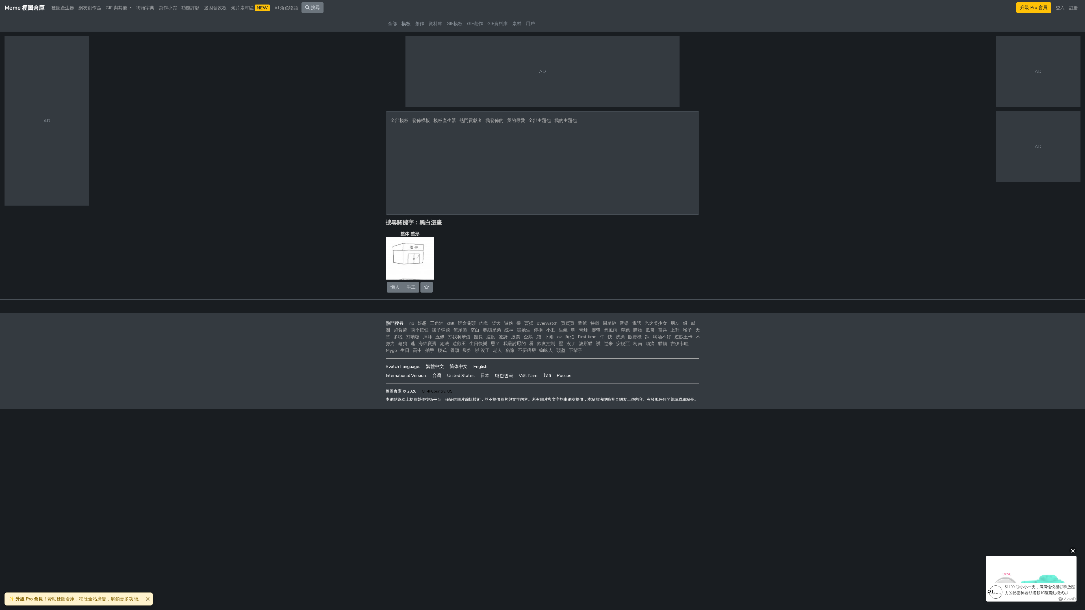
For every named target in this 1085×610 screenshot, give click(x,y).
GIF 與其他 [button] (117, 8)
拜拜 (427, 337)
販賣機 (635, 337)
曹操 (528, 323)
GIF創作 (475, 24)
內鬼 (483, 323)
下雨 (549, 337)
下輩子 (575, 350)
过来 (608, 344)
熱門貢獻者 (470, 120)
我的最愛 (516, 120)
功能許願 (190, 8)
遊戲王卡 (683, 337)
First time (587, 337)
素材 (516, 24)
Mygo (391, 350)
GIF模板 (455, 24)
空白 (474, 330)
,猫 (538, 337)
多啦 (398, 337)
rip (411, 323)
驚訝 (503, 337)
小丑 (550, 330)
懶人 (395, 287)
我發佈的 (494, 120)
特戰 (594, 323)
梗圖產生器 (62, 8)
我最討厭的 (514, 344)
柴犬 (496, 323)
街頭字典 (145, 8)
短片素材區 (249, 8)
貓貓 (662, 344)
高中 (417, 350)
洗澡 (620, 337)
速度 (490, 337)
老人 (497, 350)
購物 (637, 330)
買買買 (567, 323)
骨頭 (454, 350)
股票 (515, 337)
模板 (406, 24)
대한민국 (504, 375)
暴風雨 (610, 330)
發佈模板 (421, 120)
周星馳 (609, 323)
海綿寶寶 (427, 344)
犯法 (444, 344)
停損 (538, 330)
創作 (419, 24)
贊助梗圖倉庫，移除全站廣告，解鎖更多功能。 (75, 599)
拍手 (429, 350)
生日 (404, 350)
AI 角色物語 (286, 8)
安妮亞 (623, 344)
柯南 (637, 344)
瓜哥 (650, 330)
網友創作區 (90, 8)
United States (461, 375)
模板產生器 (444, 120)
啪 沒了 (482, 350)
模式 (442, 350)
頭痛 (650, 344)
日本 (484, 375)
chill (450, 323)
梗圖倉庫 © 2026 (401, 391)
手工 (411, 287)
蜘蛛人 (546, 350)
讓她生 (523, 330)
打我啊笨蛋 (459, 337)
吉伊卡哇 (679, 344)
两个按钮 (420, 330)
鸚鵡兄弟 (492, 330)
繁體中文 (435, 366)
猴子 (687, 330)
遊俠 (508, 323)
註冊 (1073, 8)
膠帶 (595, 330)
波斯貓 (586, 344)
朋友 (675, 323)
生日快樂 (478, 344)
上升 (675, 330)
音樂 (624, 323)
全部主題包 (539, 120)
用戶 (530, 24)
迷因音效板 (215, 8)
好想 (422, 323)
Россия (564, 375)
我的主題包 (565, 120)
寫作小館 (168, 8)
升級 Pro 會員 (1033, 8)
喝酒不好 (662, 337)
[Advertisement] (542, 167)
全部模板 (399, 120)
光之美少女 (656, 323)
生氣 (563, 330)
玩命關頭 (467, 323)
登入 (1060, 8)
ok (559, 337)
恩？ (495, 344)
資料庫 (435, 24)
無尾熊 (460, 330)
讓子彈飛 (441, 330)
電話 (636, 323)
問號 (582, 323)
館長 (478, 337)
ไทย (547, 375)
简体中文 (459, 366)
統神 (508, 330)
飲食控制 (546, 344)
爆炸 (467, 350)
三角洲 (437, 323)
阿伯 (569, 337)
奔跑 (625, 330)
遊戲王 (459, 344)
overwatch (547, 323)
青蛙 (583, 330)
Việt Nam (528, 375)
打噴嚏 (413, 337)
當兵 (662, 330)
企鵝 (528, 337)
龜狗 (402, 344)
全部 (392, 24)
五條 (439, 337)
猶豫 (510, 350)
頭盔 (560, 350)
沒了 (571, 344)
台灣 (436, 375)
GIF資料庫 (497, 24)
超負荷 (400, 330)
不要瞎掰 (527, 350)
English (480, 366)
